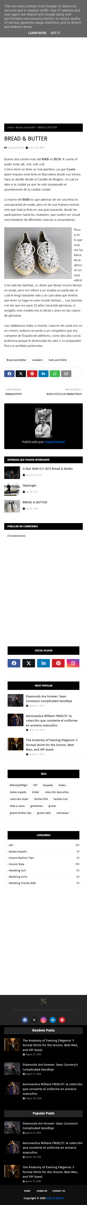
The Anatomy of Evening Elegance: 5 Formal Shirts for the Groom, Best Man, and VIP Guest (51, 744)
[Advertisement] (43, 72)
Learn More (37, 33)
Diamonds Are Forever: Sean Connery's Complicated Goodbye (49, 699)
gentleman (36, 806)
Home (27, 1191)
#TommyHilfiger (19, 785)
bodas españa (18, 792)
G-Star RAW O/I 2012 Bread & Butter (48, 469)
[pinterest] (58, 663)
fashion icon (61, 799)
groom (52, 806)
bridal (35, 792)
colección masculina (57, 792)
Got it (55, 33)
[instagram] (73, 663)
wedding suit (44, 870)
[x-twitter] (28, 663)
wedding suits (44, 876)
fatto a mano (17, 806)
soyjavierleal (16, 147)
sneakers (37, 360)
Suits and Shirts (58, 360)
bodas (62, 785)
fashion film (41, 799)
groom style (44, 813)
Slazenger (30, 485)
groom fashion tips (20, 813)
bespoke (48, 785)
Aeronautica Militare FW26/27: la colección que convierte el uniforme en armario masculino (51, 720)
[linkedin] (43, 663)
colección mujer (19, 799)
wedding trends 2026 (44, 883)
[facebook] (14, 663)
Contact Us (58, 1191)
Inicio (10, 127)
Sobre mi (42, 1191)
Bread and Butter (26, 127)
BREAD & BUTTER (35, 502)
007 (35, 785)
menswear (63, 813)
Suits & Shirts (54, 1198)
